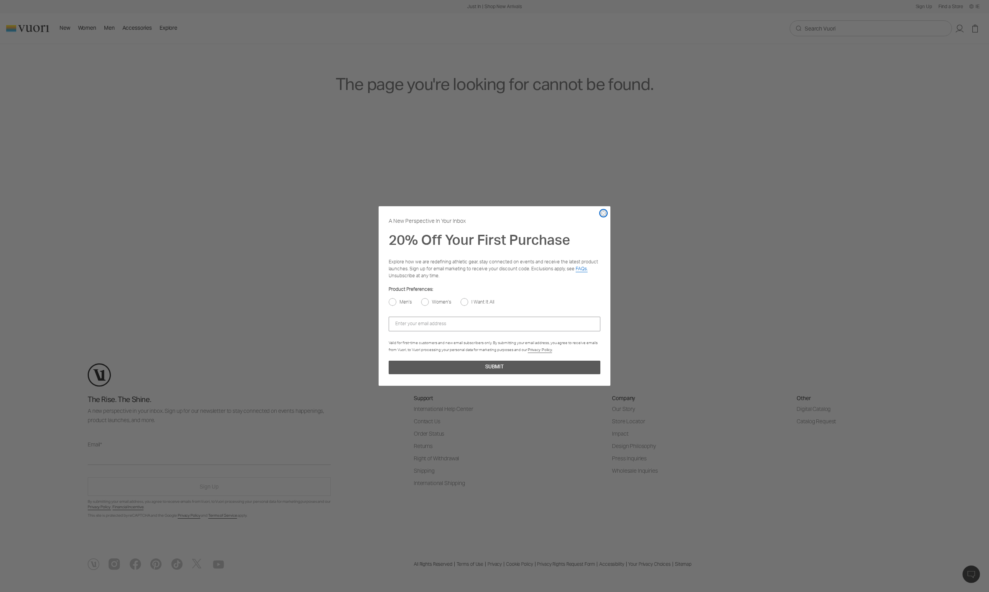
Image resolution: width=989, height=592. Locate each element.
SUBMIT (494, 367)
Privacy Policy (540, 350)
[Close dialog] (603, 213)
